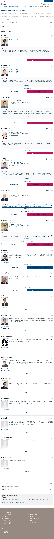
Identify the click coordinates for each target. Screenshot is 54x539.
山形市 (16, 39)
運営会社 (6, 531)
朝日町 (13, 500)
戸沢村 (44, 500)
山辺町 (47, 499)
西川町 (10, 500)
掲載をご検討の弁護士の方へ (36, 522)
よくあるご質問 (7, 522)
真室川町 (34, 500)
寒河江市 (20, 499)
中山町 (3, 500)
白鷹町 (10, 502)
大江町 (16, 500)
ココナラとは (7, 520)
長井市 (30, 499)
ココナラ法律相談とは (9, 514)
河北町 (6, 500)
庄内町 (19, 502)
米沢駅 (4, 349)
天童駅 (4, 328)
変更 (51, 19)
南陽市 (44, 499)
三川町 (16, 502)
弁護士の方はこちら (48, 1)
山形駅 (12, 71)
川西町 (3, 502)
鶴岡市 (10, 499)
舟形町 (30, 500)
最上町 (27, 500)
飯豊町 (13, 502)
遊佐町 (23, 502)
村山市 (27, 499)
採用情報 (6, 532)
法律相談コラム (7, 518)
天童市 (7, 326)
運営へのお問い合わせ (9, 523)
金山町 (23, 500)
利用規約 (32, 516)
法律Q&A (6, 516)
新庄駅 (4, 370)
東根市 (36, 499)
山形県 (12, 39)
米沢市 (7, 307)
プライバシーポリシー (35, 518)
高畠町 (47, 500)
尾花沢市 (40, 499)
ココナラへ (4, 1)
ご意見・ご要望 (33, 514)
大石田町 (20, 500)
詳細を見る (27, 309)
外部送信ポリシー (34, 520)
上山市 (23, 499)
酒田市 (13, 499)
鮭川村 (41, 500)
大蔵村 (37, 500)
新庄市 (7, 368)
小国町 (6, 502)
